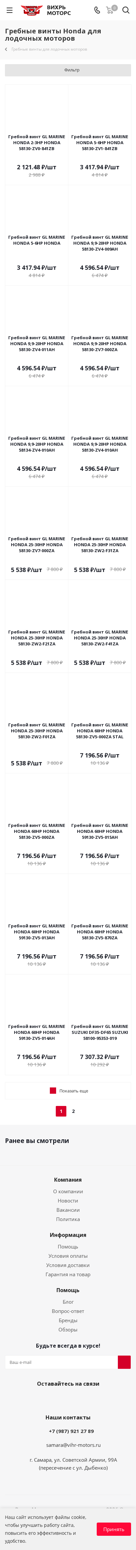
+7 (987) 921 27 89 (71, 1431)
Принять (113, 1529)
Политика (68, 1219)
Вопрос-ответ (68, 1311)
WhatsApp (82, 1399)
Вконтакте (49, 1399)
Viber (66, 1399)
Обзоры (68, 1329)
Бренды (68, 1320)
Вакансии (68, 1209)
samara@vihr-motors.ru (73, 1444)
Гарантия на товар (68, 1274)
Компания (68, 1179)
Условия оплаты (68, 1255)
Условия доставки (68, 1265)
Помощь (68, 1246)
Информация (68, 1235)
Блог (68, 1301)
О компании (68, 1191)
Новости (68, 1200)
